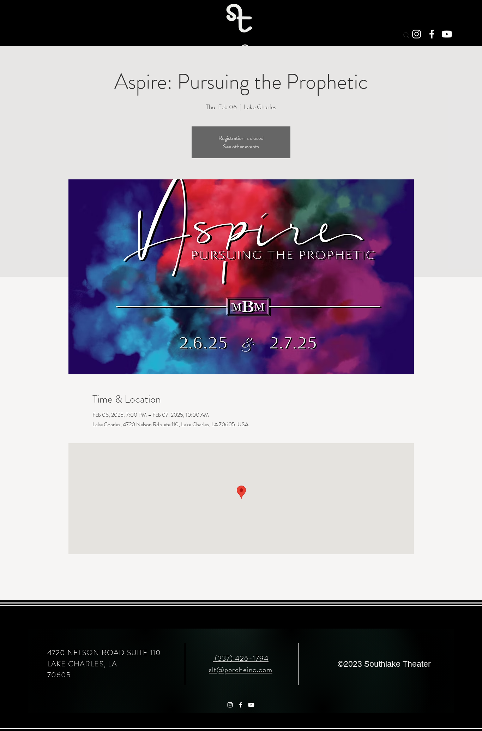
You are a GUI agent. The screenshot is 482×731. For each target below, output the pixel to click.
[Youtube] (447, 34)
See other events (241, 146)
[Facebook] (432, 34)
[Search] (406, 35)
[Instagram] (416, 34)
